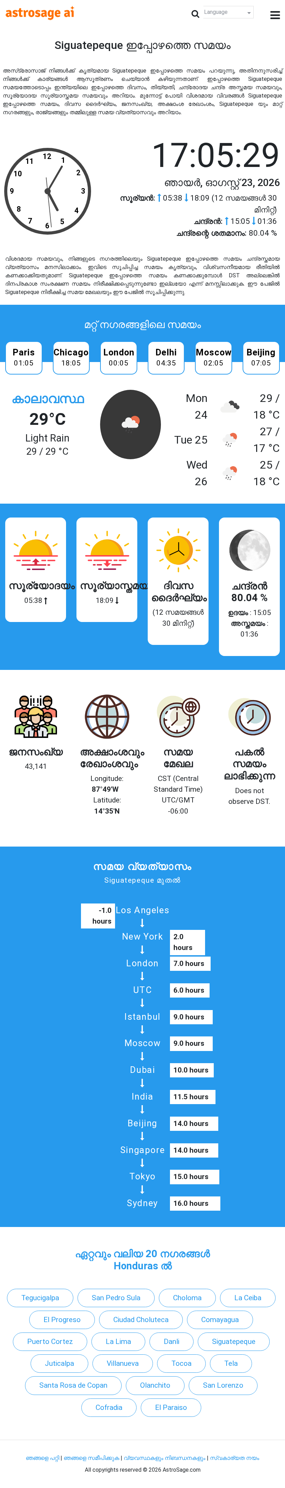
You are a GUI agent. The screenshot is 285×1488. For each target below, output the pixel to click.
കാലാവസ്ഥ (47, 398)
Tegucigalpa (40, 1298)
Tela (231, 1363)
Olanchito (155, 1385)
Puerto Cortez (50, 1341)
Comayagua (220, 1319)
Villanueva (123, 1363)
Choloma (187, 1298)
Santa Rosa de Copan (73, 1385)
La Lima (118, 1341)
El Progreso (62, 1319)
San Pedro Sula (116, 1298)
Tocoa (181, 1363)
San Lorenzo (223, 1385)
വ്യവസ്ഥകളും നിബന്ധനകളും (165, 1458)
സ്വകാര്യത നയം (234, 1458)
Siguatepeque (233, 1341)
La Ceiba (247, 1298)
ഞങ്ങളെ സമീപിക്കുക (91, 1458)
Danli (171, 1341)
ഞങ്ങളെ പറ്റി (42, 1458)
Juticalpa (59, 1363)
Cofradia (109, 1407)
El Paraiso (171, 1407)
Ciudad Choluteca (141, 1319)
